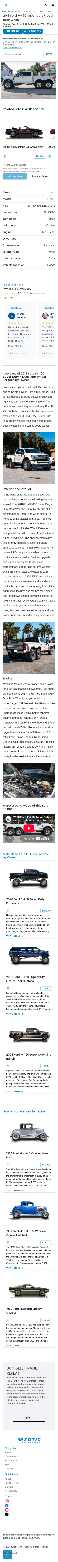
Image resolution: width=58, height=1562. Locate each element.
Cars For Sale (30, 11)
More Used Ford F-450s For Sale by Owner (26, 855)
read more (15, 346)
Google (24, 353)
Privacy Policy (10, 1552)
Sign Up (29, 1417)
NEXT (49, 54)
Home (17, 11)
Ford (42, 11)
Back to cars (7, 11)
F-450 (50, 11)
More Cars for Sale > (12, 47)
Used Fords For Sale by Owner (24, 1111)
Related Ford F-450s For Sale (24, 109)
